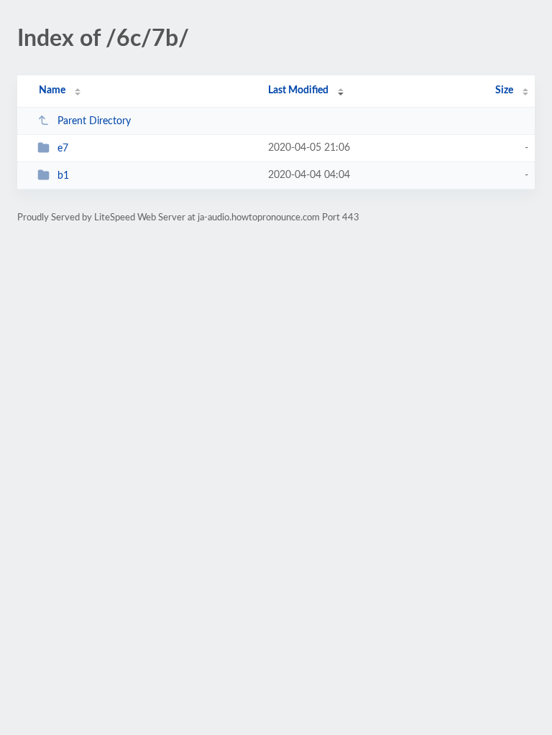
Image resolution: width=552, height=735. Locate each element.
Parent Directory (94, 121)
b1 (63, 176)
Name (52, 90)
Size (504, 90)
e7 (63, 149)
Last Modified (298, 90)
